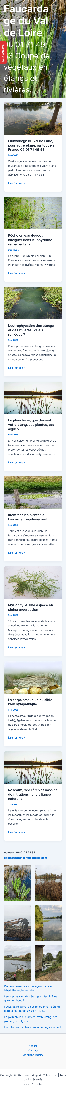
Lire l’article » (16, 183)
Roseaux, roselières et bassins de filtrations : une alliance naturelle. (32, 794)
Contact (33, 1050)
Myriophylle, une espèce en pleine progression (30, 607)
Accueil (33, 1046)
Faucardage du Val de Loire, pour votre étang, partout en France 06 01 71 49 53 (31, 145)
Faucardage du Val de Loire (26, 21)
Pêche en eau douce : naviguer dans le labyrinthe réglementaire (30, 239)
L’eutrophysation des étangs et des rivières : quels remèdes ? (31, 330)
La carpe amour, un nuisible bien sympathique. (30, 702)
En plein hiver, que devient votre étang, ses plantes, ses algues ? (31, 424)
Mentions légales (33, 1055)
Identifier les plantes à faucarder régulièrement (27, 517)
